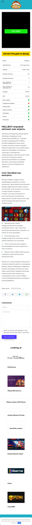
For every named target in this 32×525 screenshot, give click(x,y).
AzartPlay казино (16, 428)
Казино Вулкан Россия (16, 415)
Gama (10, 483)
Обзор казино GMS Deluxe (16, 402)
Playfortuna (12, 367)
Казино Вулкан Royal (15, 454)
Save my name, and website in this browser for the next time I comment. (16, 331)
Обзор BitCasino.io (14, 391)
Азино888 (11, 507)
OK (19, 523)
